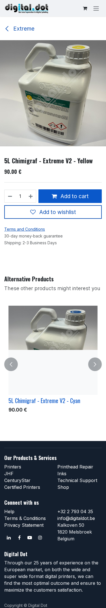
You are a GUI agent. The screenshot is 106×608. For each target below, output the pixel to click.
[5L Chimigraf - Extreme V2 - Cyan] (53, 350)
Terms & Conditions (25, 518)
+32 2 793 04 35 (75, 511)
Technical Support (77, 480)
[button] (11, 364)
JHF (9, 473)
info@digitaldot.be (76, 518)
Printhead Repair (75, 467)
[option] (53, 364)
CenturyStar (17, 480)
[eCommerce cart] (84, 8)
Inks (61, 473)
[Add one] (31, 196)
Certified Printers (22, 487)
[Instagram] (40, 537)
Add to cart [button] (74, 196)
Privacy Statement (24, 525)
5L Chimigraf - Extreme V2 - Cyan (44, 400)
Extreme (23, 28)
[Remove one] (10, 196)
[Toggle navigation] (96, 8)
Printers (12, 467)
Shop (63, 487)
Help (9, 511)
